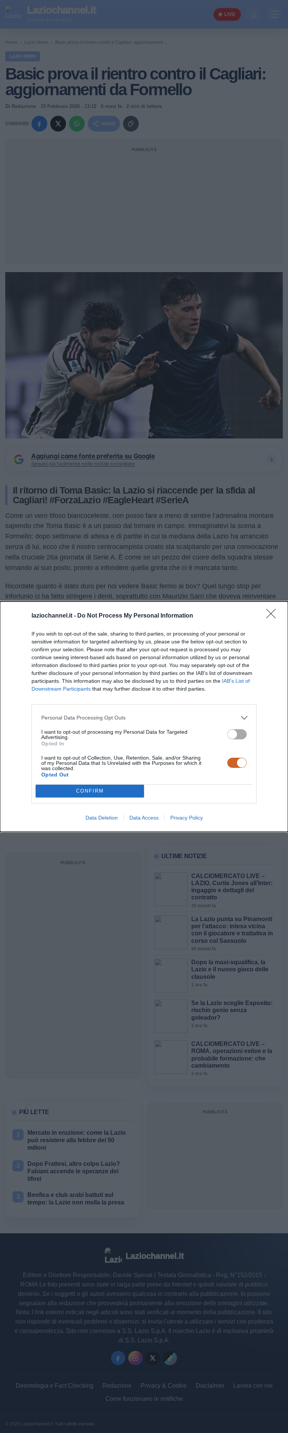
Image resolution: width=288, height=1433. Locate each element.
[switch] (237, 734)
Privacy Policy (186, 818)
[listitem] (144, 718)
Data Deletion (102, 818)
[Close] (273, 616)
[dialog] (144, 716)
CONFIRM (90, 791)
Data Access (144, 818)
